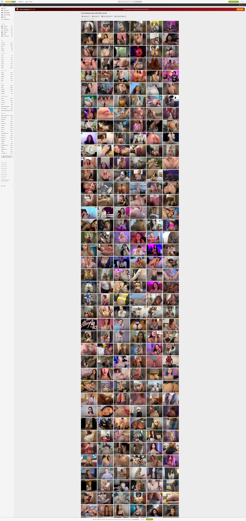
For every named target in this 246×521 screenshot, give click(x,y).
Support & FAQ (4, 162)
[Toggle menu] (2, 1)
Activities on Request (120, 16)
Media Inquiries (4, 168)
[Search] (133, 2)
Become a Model (4, 174)
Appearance (86, 16)
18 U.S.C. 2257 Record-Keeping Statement (5, 180)
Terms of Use (3, 172)
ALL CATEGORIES (7, 156)
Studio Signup (4, 176)
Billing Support (4, 164)
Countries (96, 16)
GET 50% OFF (240, 9)
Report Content (4, 166)
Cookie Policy (136, 519)
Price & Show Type (107, 16)
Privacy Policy (4, 170)
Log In (242, 1)
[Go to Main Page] (10, 1)
